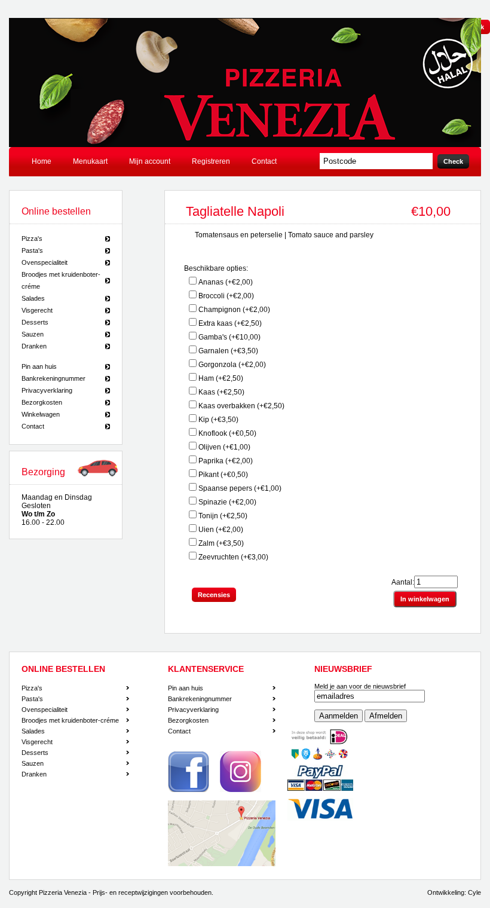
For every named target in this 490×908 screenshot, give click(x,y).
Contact (264, 161)
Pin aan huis (39, 366)
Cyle (474, 892)
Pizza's (32, 238)
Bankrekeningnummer (53, 378)
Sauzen (33, 334)
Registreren (211, 161)
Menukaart (90, 161)
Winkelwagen (41, 414)
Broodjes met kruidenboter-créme (61, 280)
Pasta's (32, 250)
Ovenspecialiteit (45, 262)
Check (453, 161)
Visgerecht (37, 310)
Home (41, 161)
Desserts (35, 322)
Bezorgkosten (42, 402)
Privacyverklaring (47, 390)
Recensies (214, 594)
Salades (33, 298)
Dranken (34, 346)
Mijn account (149, 161)
